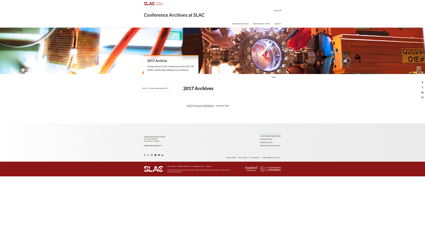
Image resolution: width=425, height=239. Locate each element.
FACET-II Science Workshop (200, 105)
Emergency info (198, 166)
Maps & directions (184, 166)
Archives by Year (240, 24)
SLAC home (171, 166)
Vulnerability (270, 157)
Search (276, 10)
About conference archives (270, 145)
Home (274, 77)
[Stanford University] (251, 169)
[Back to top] (420, 232)
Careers (209, 166)
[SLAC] (153, 169)
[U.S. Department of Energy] (269, 169)
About (278, 24)
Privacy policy (242, 157)
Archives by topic (261, 24)
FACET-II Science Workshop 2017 (155, 88)
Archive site (152, 145)
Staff (230, 157)
